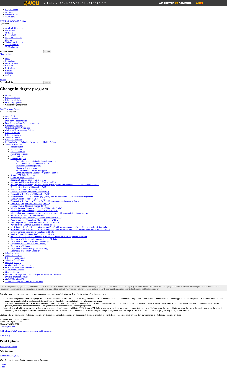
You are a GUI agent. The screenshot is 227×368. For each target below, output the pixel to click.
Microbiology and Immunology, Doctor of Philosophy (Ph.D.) (36, 208)
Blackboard (10, 30)
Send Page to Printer (8, 346)
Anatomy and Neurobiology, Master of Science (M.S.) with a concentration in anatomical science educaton (55, 184)
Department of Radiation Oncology (25, 251)
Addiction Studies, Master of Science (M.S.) (29, 180)
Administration (17, 147)
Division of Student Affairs (16, 277)
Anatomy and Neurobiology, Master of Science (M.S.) (33, 182)
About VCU (10, 116)
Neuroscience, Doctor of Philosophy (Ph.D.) (29, 215)
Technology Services (14, 42)
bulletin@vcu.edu (7, 326)
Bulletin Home (11, 14)
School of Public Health (15, 258)
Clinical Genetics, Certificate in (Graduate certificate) (32, 232)
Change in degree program (27, 168)
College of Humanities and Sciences (20, 130)
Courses (8, 70)
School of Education (13, 140)
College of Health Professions (17, 128)
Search (3, 80)
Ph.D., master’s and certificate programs (32, 163)
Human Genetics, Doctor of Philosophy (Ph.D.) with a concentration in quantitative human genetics (52, 196)
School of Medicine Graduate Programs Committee (37, 173)
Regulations (10, 61)
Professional (10, 68)
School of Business (13, 135)
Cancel (3, 364)
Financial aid (10, 35)
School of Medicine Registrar (23, 175)
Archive (8, 75)
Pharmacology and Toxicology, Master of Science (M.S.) (34, 220)
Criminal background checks (22, 177)
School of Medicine (13, 100)
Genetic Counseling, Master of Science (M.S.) (30, 192)
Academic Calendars (13, 28)
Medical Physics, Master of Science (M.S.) (28, 206)
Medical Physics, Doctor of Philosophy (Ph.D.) (30, 203)
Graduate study (11, 118)
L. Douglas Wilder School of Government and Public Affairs (30, 142)
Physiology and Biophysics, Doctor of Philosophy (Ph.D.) (35, 222)
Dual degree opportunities (16, 121)
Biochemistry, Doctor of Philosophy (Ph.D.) (29, 187)
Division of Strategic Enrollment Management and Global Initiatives (33, 274)
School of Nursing (12, 253)
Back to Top (5, 335)
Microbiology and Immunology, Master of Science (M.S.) (34, 210)
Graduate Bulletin (12, 98)
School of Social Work (14, 260)
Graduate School (12, 272)
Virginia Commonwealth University (75, 3)
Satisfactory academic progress (28, 166)
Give (199, 3)
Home (7, 59)
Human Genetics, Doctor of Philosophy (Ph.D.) (30, 194)
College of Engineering (15, 125)
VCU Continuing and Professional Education (24, 281)
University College (13, 262)
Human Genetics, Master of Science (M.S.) (28, 199)
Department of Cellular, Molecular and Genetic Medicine (34, 239)
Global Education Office (15, 279)
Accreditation (16, 149)
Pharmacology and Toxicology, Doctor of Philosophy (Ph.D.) (36, 218)
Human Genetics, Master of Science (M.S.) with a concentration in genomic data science (47, 201)
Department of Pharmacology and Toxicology (29, 248)
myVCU (8, 40)
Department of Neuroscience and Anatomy (28, 244)
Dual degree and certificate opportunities (22, 123)
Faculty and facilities (19, 154)
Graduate (9, 66)
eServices (9, 33)
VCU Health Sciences (14, 270)
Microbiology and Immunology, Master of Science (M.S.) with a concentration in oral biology (49, 213)
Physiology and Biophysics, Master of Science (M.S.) (33, 225)
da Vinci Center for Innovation (18, 265)
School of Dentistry (13, 137)
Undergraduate (11, 63)
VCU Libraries (11, 47)
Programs (9, 73)
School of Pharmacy (13, 255)
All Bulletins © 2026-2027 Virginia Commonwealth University (26, 331)
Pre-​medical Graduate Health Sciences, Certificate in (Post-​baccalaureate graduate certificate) (49, 236)
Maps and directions (13, 37)
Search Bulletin (6, 51)
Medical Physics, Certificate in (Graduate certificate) (32, 234)
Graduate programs (13, 102)
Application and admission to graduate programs (36, 161)
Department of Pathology (21, 246)
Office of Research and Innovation (19, 267)
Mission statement (18, 151)
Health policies (17, 156)
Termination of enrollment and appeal (31, 170)
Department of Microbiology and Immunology (30, 241)
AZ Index (9, 12)
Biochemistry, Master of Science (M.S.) (27, 189)
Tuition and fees (12, 44)
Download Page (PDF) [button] (9, 355)
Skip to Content (11, 10)
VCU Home (10, 17)
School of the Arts (12, 132)
